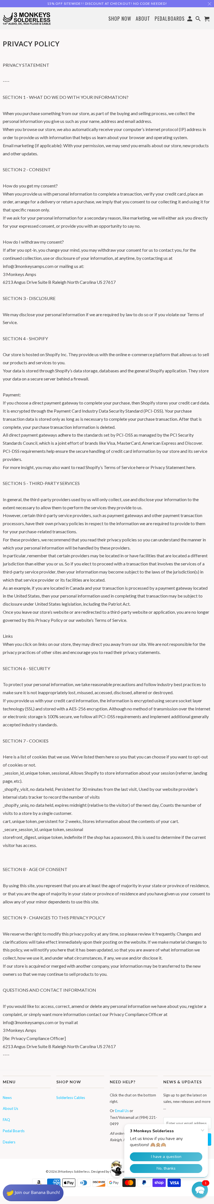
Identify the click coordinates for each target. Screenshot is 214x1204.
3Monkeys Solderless (73, 1171)
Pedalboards (170, 19)
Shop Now (119, 19)
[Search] (199, 19)
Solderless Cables (70, 1097)
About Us (10, 1108)
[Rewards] (33, 1192)
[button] (200, 1190)
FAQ (6, 1119)
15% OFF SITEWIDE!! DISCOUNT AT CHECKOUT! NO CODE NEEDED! (107, 3)
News (7, 1097)
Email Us (122, 1110)
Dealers (9, 1142)
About (143, 18)
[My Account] (190, 19)
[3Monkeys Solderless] (27, 18)
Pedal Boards (14, 1131)
